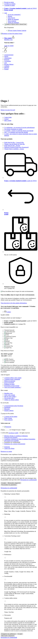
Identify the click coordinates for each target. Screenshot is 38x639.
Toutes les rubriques (13, 22)
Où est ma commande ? (14, 14)
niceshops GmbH (13, 433)
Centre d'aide (8, 117)
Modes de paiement (13, 19)
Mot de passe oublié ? (10, 396)
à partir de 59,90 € (20, 8)
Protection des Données (10, 437)
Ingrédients (7, 407)
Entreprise (7, 447)
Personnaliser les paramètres (8, 484)
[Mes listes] (5, 48)
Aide (5, 13)
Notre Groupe (8, 418)
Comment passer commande (12, 379)
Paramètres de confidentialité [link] (12, 442)
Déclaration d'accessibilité (11, 440)
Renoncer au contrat (6, 451)
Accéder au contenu (9, 4)
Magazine (7, 409)
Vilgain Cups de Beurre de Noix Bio (14, 144)
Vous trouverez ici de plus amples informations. (14, 303)
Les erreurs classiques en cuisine (13, 129)
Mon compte (7, 120)
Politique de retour (9, 384)
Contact (6, 119)
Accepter (3, 483)
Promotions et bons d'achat (11, 385)
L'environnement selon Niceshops (13, 405)
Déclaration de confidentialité (28, 480)
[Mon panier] (20, 51)
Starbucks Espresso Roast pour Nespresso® (16, 147)
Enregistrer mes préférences (8, 634)
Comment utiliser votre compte (12, 377)
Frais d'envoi (11, 18)
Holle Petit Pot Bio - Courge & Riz (14, 142)
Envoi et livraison (9, 382)
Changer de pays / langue (18, 429)
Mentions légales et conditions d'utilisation (16, 436)
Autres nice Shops (9, 448)
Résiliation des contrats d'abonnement (14, 444)
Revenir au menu (9, 2)
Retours (10, 16)
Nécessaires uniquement (14, 483)
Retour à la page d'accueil (8, 110)
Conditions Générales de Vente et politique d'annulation (19, 439)
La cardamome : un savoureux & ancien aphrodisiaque (19, 127)
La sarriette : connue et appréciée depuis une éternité (18, 130)
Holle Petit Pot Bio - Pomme (12, 145)
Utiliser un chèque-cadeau (11, 399)
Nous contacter (12, 21)
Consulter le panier (9, 5)
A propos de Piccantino (10, 416)
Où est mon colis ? (9, 398)
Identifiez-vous (8, 39)
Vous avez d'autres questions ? (12, 387)
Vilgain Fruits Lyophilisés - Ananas (14, 149)
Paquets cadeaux (9, 410)
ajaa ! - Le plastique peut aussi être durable (16, 132)
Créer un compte (9, 45)
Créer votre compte (9, 395)
